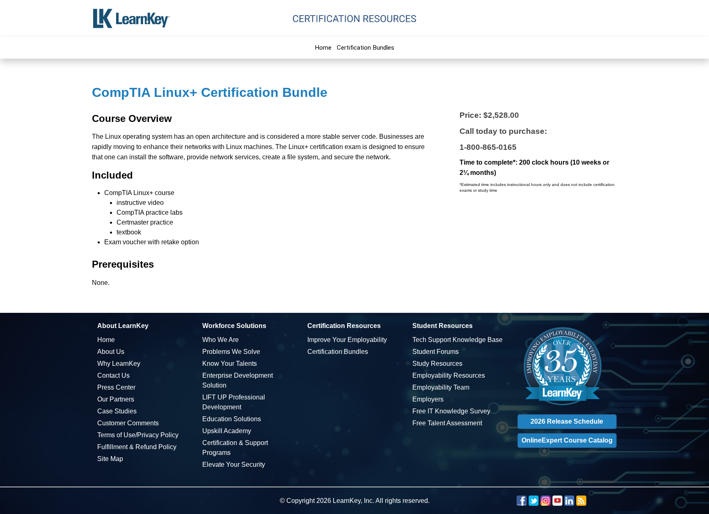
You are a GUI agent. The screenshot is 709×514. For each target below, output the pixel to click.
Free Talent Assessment (447, 423)
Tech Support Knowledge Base (457, 339)
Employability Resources (448, 375)
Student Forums (435, 351)
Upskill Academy (226, 430)
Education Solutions (231, 418)
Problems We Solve (231, 351)
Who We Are (220, 339)
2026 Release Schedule (567, 421)
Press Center (116, 387)
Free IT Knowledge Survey (451, 411)
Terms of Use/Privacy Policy (137, 434)
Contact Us (113, 375)
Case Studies (117, 411)
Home (323, 47)
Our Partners (115, 399)
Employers (428, 399)
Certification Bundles (365, 47)
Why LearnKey (118, 363)
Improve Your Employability (347, 339)
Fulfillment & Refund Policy (136, 446)
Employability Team (440, 387)
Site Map (110, 458)
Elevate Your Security (233, 464)
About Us (110, 351)
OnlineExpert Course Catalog (567, 440)
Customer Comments (128, 423)
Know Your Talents (229, 363)
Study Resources (437, 363)
